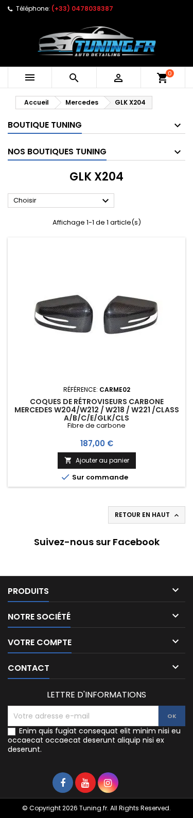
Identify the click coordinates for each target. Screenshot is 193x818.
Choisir (62, 201)
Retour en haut (148, 515)
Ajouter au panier (96, 460)
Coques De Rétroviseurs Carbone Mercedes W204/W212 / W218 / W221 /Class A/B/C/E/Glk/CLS (96, 409)
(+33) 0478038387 (82, 8)
